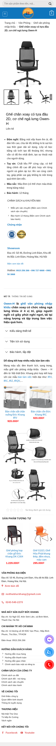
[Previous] (6, 407)
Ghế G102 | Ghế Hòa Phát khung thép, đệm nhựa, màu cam (41, 555)
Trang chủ (9, 23)
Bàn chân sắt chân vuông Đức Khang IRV (15, 414)
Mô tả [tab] (7, 296)
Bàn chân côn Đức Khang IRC (41, 413)
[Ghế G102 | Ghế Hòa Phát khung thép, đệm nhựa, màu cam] (41, 535)
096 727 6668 (37, 270)
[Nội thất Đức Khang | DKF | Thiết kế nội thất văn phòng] (28, 13)
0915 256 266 (22, 270)
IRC (6, 381)
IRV (50, 377)
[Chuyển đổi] (7, 331)
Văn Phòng (24, 23)
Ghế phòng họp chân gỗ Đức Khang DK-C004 (14, 553)
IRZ (11, 381)
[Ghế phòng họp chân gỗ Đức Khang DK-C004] (14, 535)
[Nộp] (50, 4)
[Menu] (5, 14)
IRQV (17, 381)
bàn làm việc (25, 377)
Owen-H (9, 303)
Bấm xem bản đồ (15, 263)
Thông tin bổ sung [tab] (22, 296)
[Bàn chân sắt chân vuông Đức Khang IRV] (15, 397)
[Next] (49, 407)
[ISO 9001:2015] (11, 236)
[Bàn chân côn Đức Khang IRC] (40, 397)
